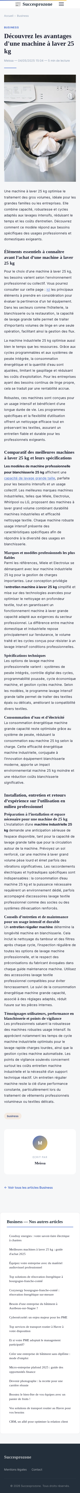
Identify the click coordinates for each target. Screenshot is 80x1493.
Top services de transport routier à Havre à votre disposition (36, 1329)
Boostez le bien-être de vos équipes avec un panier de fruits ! (37, 1396)
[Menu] (61, 4)
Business (23, 15)
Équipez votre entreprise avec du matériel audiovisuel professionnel (35, 1265)
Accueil (8, 15)
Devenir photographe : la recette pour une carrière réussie (36, 1383)
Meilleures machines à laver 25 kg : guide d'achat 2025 (36, 1251)
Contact (37, 1469)
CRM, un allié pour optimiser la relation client (38, 1421)
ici (48, 289)
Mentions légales (15, 1469)
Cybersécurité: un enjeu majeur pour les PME (38, 1317)
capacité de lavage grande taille (29, 478)
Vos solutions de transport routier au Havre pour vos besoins (40, 1410)
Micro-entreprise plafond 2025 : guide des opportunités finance (36, 1369)
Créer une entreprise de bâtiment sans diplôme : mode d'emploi (39, 1356)
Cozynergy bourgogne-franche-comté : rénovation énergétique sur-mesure (34, 1292)
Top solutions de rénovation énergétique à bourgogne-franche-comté (36, 1279)
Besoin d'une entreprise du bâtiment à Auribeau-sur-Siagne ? (33, 1306)
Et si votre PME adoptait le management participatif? (35, 1342)
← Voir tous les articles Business (28, 1187)
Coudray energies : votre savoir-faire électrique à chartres (39, 1238)
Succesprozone (33, 4)
